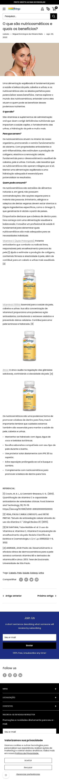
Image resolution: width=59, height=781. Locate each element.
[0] (54, 9)
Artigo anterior (13, 595)
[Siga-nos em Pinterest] (15, 675)
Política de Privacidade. (27, 753)
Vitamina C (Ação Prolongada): (19, 240)
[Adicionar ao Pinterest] (26, 580)
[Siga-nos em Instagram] (10, 675)
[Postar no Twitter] (31, 580)
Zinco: (6, 369)
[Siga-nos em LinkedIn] (20, 675)
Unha (41, 572)
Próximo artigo (45, 595)
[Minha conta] (42, 8)
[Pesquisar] (53, 16)
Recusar (28, 767)
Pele (19, 572)
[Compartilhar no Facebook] (21, 580)
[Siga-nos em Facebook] (5, 675)
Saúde (26, 572)
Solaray (34, 572)
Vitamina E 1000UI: (12, 304)
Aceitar (28, 760)
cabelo (6, 34)
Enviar (29, 645)
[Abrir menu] (4, 9)
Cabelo (12, 572)
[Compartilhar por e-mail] (37, 580)
